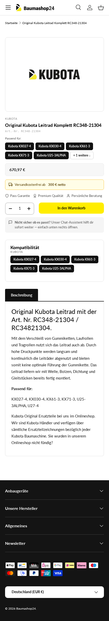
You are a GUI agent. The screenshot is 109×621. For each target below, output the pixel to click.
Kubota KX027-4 (19, 146)
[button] (100, 7)
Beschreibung (21, 295)
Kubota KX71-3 (18, 155)
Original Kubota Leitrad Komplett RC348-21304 (54, 23)
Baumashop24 (26, 608)
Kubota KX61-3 (79, 146)
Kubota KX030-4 (50, 146)
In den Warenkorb (71, 208)
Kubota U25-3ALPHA (51, 155)
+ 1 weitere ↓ (81, 155)
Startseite (11, 23)
